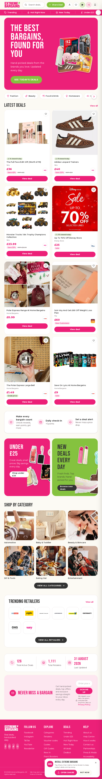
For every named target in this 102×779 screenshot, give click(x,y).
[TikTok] (13, 746)
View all (94, 106)
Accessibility (88, 756)
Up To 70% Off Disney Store (68, 238)
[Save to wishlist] (45, 114)
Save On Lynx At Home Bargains (70, 385)
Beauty (32, 96)
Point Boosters (51, 756)
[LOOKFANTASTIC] (58, 613)
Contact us (88, 744)
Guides (47, 744)
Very (8, 165)
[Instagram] (9, 746)
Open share (67, 772)
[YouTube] (17, 746)
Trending (12, 12)
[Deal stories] (82, 4)
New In (47, 752)
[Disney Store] (92, 246)
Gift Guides (49, 748)
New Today (64, 12)
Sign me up (84, 690)
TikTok (27, 740)
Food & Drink (52, 96)
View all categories (49, 585)
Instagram (29, 736)
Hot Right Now (38, 12)
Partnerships (89, 748)
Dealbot (67, 752)
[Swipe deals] (88, 4)
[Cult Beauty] (87, 613)
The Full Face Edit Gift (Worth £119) (24, 162)
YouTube (28, 744)
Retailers (48, 736)
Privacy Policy (84, 705)
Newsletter (29, 748)
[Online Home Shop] (15, 627)
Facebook (28, 732)
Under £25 (89, 12)
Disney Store (59, 241)
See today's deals (26, 79)
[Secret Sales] (44, 613)
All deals (67, 748)
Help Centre (89, 736)
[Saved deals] (76, 4)
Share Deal (57, 5)
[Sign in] (69, 4)
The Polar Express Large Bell (21, 385)
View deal (27, 178)
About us (87, 732)
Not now (85, 772)
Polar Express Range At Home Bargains (26, 310)
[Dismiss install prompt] (95, 762)
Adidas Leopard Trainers (66, 162)
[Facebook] (5, 746)
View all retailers (49, 640)
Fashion (14, 96)
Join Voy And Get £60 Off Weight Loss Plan (73, 311)
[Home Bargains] (45, 318)
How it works (89, 740)
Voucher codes (51, 740)
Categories (49, 732)
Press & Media (90, 752)
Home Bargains (12, 313)
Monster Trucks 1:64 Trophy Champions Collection (26, 235)
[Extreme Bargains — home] (12, 5)
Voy (55, 316)
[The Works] (73, 613)
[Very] (45, 170)
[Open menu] (95, 4)
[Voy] (92, 321)
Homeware (74, 96)
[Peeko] (29, 613)
